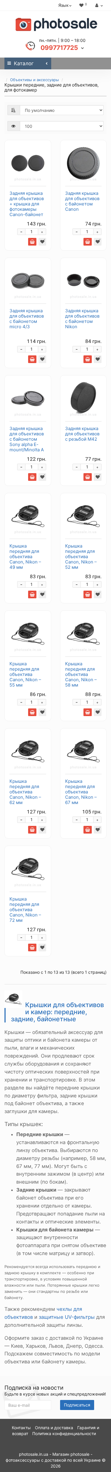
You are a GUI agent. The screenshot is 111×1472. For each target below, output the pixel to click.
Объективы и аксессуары (34, 79)
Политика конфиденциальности (64, 1433)
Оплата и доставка (54, 1427)
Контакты (21, 1427)
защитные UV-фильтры (67, 1317)
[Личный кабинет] (98, 5)
